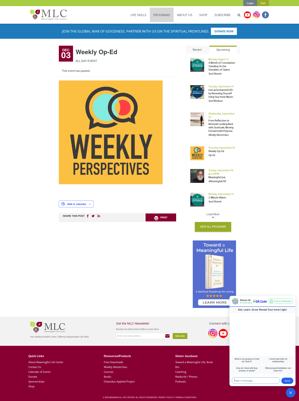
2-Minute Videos (217, 198)
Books (107, 376)
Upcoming (223, 50)
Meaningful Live (217, 177)
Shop (31, 386)
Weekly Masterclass (115, 367)
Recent (197, 50)
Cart (263, 3)
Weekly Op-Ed (216, 151)
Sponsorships (36, 381)
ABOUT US (184, 15)
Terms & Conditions (185, 397)
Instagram (256, 14)
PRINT (163, 217)
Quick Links (36, 356)
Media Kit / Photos (186, 376)
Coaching (180, 371)
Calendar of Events (39, 371)
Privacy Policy (166, 397)
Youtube (247, 14)
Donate (32, 376)
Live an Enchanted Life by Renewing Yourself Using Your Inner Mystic (221, 93)
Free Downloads (113, 362)
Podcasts (180, 381)
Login (250, 3)
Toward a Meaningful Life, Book (194, 362)
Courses (108, 371)
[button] (291, 393)
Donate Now (223, 31)
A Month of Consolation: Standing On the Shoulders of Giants (222, 66)
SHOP (203, 15)
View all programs (213, 226)
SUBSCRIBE (222, 15)
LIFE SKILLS (138, 15)
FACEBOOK (88, 216)
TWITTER (93, 216)
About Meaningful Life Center (45, 362)
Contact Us (34, 367)
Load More (213, 214)
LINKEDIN (98, 216)
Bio (177, 367)
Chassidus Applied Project (119, 381)
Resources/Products (117, 356)
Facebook (265, 14)
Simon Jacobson (186, 356)
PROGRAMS (161, 15)
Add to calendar (76, 204)
